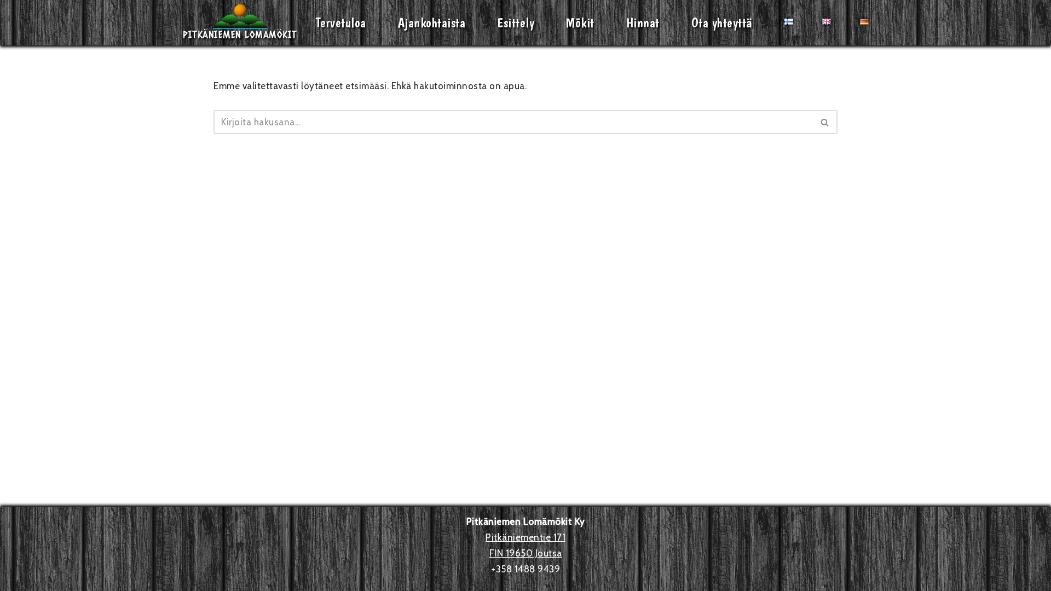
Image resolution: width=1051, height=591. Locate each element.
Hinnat (643, 23)
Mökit (580, 23)
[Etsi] (825, 122)
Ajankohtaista (432, 23)
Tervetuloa (341, 23)
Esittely (515, 23)
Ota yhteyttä (722, 23)
